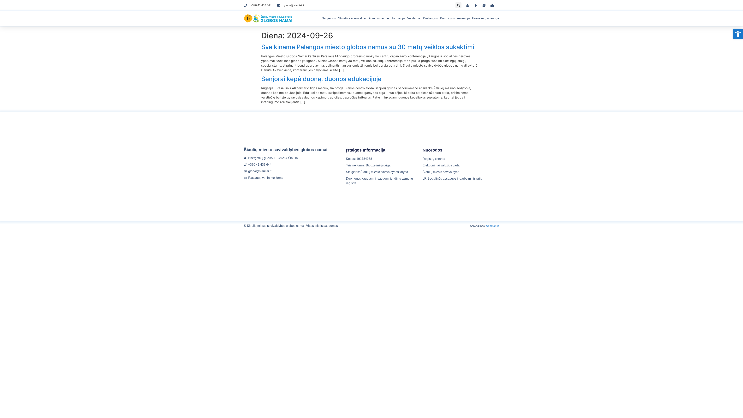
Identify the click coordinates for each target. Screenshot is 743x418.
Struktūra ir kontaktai (352, 18)
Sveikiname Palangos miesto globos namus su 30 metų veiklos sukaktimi (367, 47)
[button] (738, 34)
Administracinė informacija (386, 18)
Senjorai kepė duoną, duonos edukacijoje (321, 79)
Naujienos (329, 18)
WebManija (492, 225)
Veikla (411, 18)
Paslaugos (430, 18)
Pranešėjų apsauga (485, 18)
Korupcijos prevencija (455, 18)
